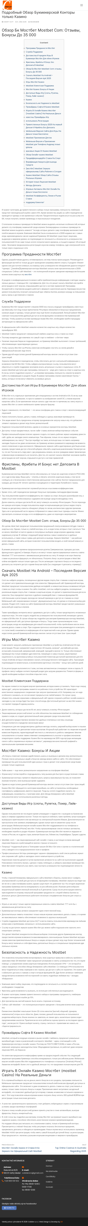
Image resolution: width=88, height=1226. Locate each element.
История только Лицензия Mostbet (41, 182)
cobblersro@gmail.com (32, 1173)
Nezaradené (34, 22)
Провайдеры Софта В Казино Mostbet (42, 107)
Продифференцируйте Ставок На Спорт (43, 158)
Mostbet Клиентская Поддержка (40, 85)
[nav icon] (81, 5)
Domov (49, 1166)
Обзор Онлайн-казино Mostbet (39, 154)
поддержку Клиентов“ (35, 202)
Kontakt (49, 1187)
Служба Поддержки (34, 52)
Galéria (49, 1181)
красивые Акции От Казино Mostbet (41, 151)
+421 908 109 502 (11, 1181)
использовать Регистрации (37, 121)
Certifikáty (50, 1176)
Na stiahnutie (52, 1171)
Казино (29, 99)
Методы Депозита (33, 185)
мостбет (28, 274)
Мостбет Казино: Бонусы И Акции (40, 89)
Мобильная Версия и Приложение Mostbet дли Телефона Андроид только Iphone (43, 144)
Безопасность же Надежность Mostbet (42, 103)
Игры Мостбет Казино (35, 82)
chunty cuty (8, 22)
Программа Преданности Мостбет (40, 48)
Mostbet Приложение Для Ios (39, 137)
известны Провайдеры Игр (37, 117)
